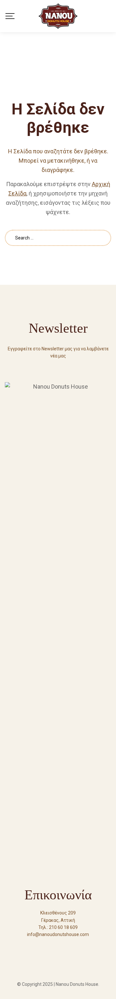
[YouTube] (58, 946)
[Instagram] (70, 946)
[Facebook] (46, 946)
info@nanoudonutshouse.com (58, 934)
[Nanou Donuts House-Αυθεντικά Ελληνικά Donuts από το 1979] (57, 16)
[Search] (109, 16)
